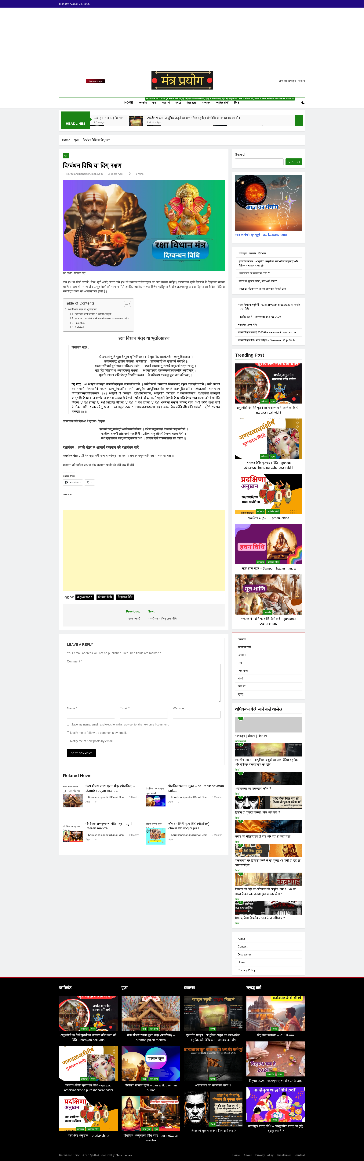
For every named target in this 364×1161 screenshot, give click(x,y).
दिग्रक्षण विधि (125, 597)
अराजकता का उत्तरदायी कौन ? (254, 273)
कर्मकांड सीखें (273, 511)
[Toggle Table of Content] (125, 304)
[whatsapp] (66, 81)
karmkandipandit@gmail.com (84, 173)
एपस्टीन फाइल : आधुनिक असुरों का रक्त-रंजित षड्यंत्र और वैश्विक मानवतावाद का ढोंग (193, 117)
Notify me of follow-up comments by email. (98, 732)
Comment (74, 661)
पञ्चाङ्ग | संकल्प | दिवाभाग (108, 117)
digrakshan (84, 597)
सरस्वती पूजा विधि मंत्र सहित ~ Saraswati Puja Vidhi (266, 340)
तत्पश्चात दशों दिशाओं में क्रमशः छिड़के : (94, 314)
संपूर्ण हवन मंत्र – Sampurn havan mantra (269, 568)
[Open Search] (296, 102)
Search (240, 154)
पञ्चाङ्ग (206, 102)
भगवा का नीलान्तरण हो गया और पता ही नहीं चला (262, 289)
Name (72, 708)
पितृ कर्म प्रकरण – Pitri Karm (275, 1035)
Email (124, 708)
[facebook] (61, 81)
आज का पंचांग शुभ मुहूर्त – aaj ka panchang (261, 234)
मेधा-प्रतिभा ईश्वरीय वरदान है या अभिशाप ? (260, 918)
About (241, 938)
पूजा (155, 101)
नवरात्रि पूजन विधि (247, 324)
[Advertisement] (182, 42)
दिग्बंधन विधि (105, 597)
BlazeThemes (123, 1155)
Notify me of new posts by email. (91, 741)
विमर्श (238, 101)
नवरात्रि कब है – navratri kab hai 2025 (259, 316)
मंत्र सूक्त (191, 102)
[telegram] (75, 81)
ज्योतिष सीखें (222, 102)
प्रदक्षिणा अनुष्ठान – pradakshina (268, 518)
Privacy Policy (247, 970)
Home (128, 102)
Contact (242, 946)
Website (178, 708)
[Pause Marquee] (299, 120)
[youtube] (79, 81)
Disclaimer (244, 954)
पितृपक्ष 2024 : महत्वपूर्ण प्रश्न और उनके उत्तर (275, 1080)
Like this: (80, 323)
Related (79, 327)
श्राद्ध (179, 101)
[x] (70, 81)
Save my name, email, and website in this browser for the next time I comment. (120, 724)
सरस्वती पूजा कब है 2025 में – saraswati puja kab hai (267, 332)
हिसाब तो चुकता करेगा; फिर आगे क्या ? (258, 281)
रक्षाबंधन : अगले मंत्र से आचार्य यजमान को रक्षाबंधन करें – (102, 318)
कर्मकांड (144, 101)
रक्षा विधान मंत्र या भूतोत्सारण (82, 309)
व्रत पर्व (167, 101)
